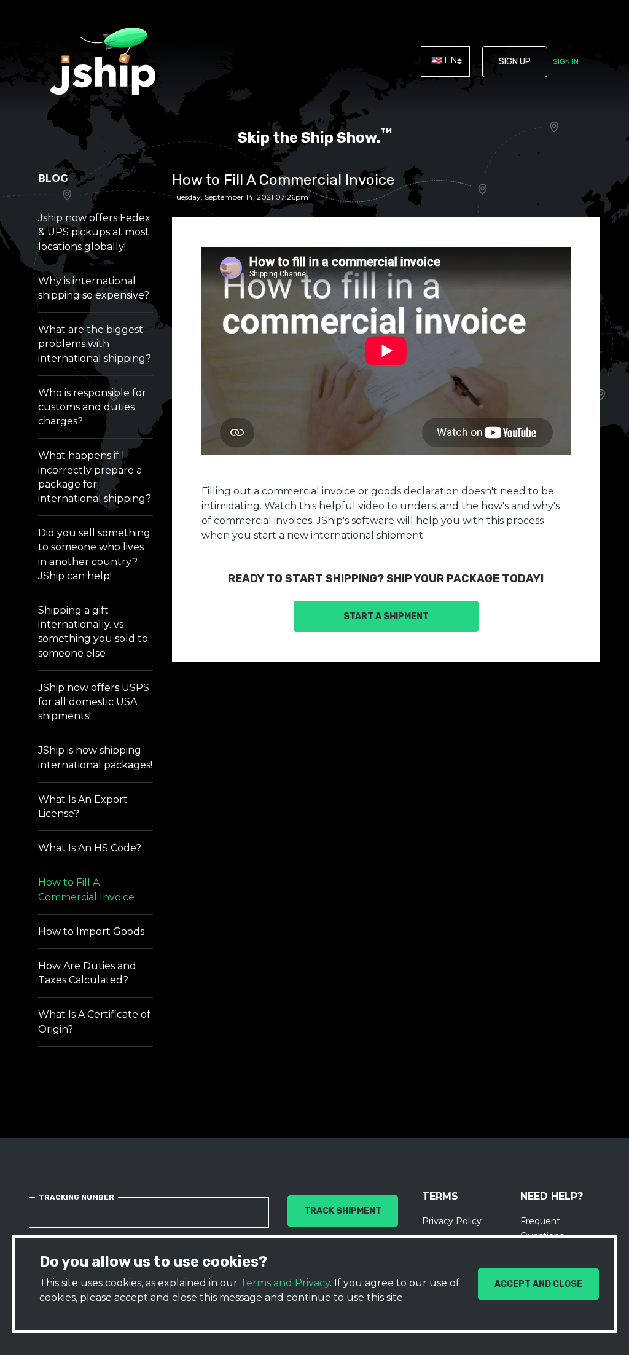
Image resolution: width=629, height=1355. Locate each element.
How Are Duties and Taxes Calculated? (87, 973)
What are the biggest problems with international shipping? (94, 344)
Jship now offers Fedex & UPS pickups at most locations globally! (94, 232)
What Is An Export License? (83, 806)
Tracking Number (76, 1197)
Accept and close (538, 1284)
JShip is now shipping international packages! (95, 757)
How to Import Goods (91, 931)
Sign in (566, 61)
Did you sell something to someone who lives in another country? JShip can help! (94, 554)
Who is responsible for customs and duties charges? (92, 407)
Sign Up (515, 62)
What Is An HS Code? (89, 848)
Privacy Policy (452, 1221)
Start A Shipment (386, 616)
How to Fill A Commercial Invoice (86, 889)
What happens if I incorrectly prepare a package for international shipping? (94, 477)
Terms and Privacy (285, 1283)
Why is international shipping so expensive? (93, 288)
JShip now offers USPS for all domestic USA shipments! (93, 702)
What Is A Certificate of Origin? (94, 1021)
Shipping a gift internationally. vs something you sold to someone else (93, 631)
